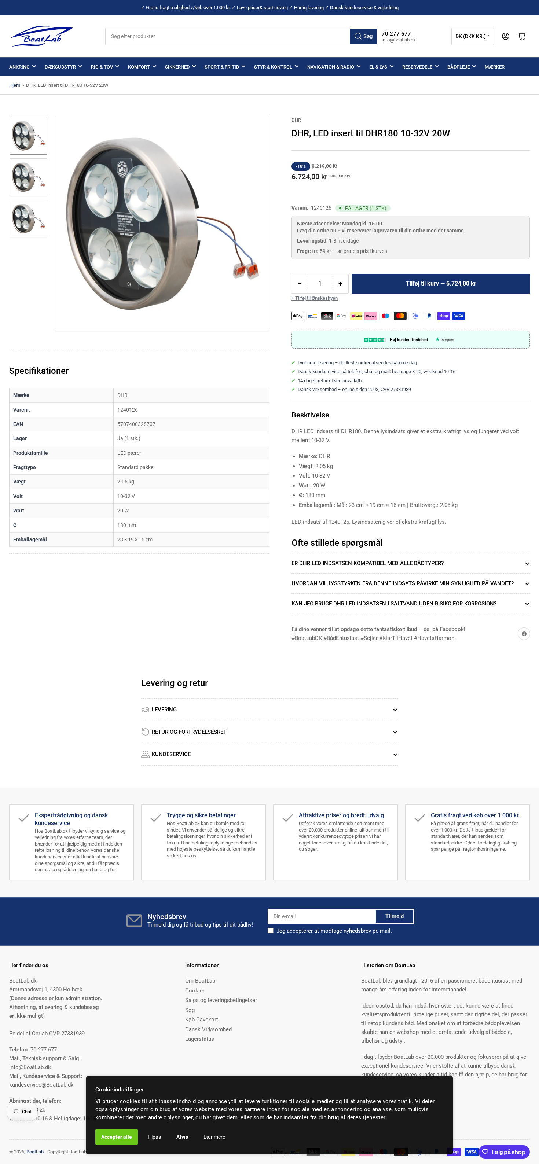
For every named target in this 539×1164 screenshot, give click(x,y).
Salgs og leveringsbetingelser (221, 1000)
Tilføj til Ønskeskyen (316, 298)
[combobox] (241, 36)
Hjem (14, 85)
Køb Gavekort (201, 1019)
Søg (190, 1010)
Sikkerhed (177, 67)
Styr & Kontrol (273, 67)
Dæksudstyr (60, 67)
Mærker (495, 67)
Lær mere (214, 1137)
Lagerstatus (199, 1039)
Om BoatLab (200, 980)
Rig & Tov (102, 67)
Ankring (19, 67)
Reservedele (417, 67)
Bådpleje (458, 67)
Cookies (195, 990)
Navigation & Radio (330, 67)
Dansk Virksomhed (208, 1029)
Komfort (139, 67)
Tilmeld (394, 916)
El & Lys (378, 67)
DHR (296, 120)
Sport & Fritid (222, 67)
